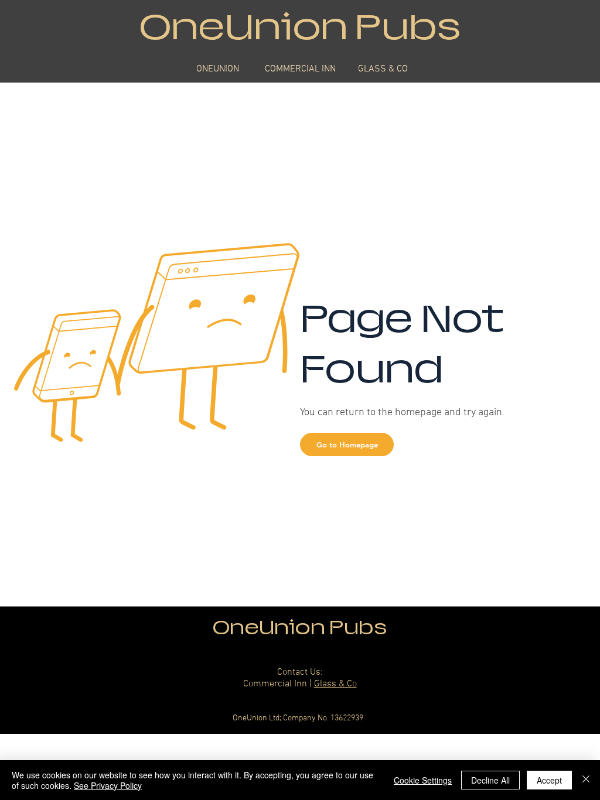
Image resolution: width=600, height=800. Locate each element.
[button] (347, 444)
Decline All (490, 780)
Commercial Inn (275, 684)
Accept (549, 780)
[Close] (586, 780)
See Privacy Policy (108, 785)
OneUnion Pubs (300, 627)
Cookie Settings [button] (423, 780)
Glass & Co (335, 684)
